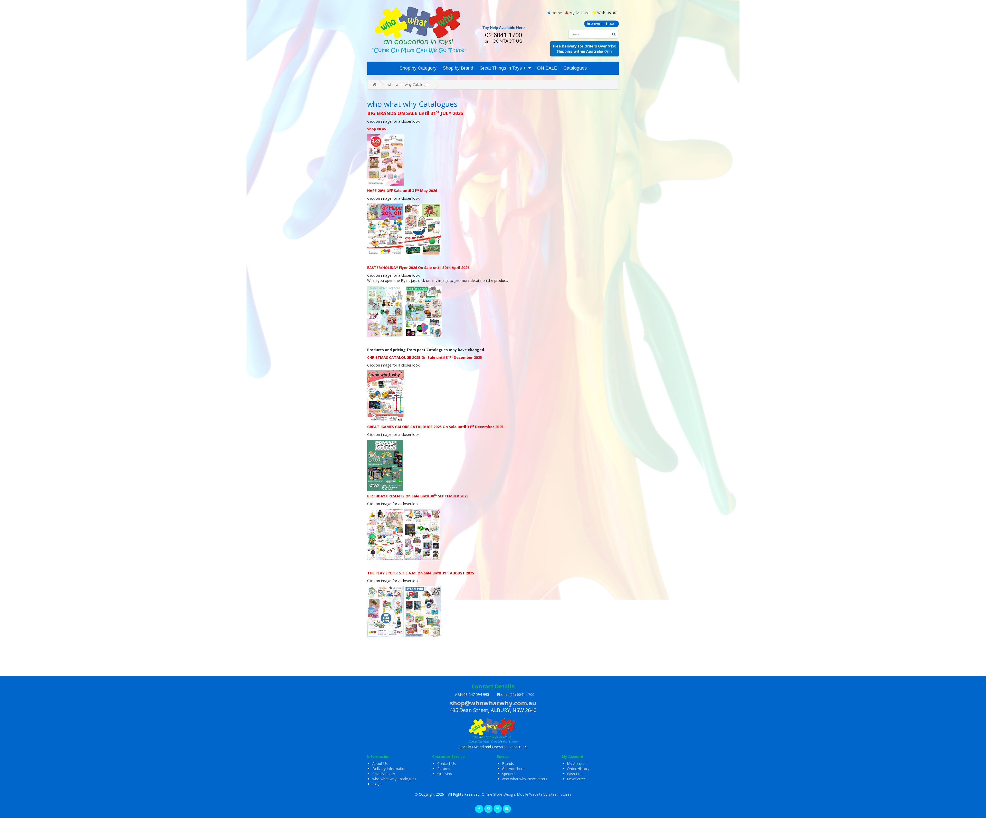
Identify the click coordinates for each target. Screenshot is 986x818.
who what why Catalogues (409, 84)
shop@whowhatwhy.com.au (493, 703)
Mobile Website (530, 794)
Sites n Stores (559, 794)
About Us (380, 763)
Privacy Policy (383, 773)
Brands (508, 763)
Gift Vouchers (513, 768)
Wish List (574, 773)
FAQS (377, 784)
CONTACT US (507, 41)
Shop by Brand (458, 68)
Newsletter (576, 778)
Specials (508, 773)
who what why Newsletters (524, 778)
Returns (443, 768)
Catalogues (575, 68)
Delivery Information (389, 768)
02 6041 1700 (503, 35)
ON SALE (547, 68)
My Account (577, 763)
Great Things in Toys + (502, 68)
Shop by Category (418, 68)
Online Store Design (498, 794)
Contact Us (446, 763)
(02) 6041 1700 (521, 694)
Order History (578, 768)
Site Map (444, 773)
